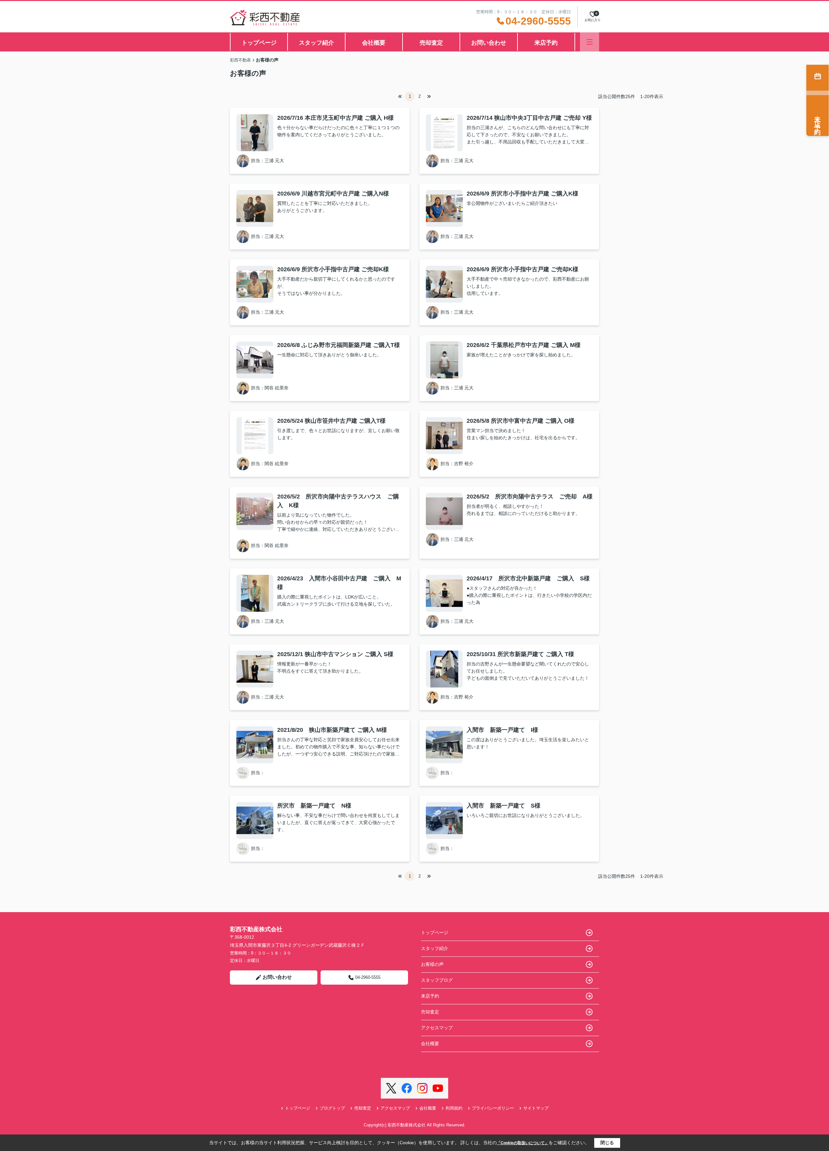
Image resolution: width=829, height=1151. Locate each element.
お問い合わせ (488, 42)
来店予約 (546, 42)
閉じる (607, 1142)
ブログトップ (332, 1108)
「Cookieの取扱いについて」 (523, 1143)
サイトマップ (536, 1108)
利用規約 (454, 1108)
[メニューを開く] (589, 42)
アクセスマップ (437, 1027)
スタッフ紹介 (316, 42)
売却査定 (431, 42)
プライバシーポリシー (493, 1108)
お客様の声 (432, 964)
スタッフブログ (437, 980)
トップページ (259, 42)
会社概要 (373, 42)
